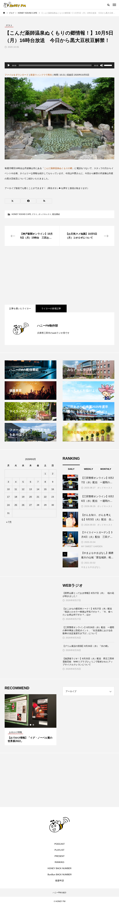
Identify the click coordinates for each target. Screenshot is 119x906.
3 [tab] (33, 725)
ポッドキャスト (44, 214)
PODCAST (59, 844)
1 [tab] (28, 725)
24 (8, 505)
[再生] (8, 65)
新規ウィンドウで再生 (41, 75)
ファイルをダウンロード (17, 75)
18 (16, 497)
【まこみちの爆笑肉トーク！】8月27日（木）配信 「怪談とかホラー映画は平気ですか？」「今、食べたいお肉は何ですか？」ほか (88, 611)
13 (30, 489)
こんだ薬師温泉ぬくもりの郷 (58, 168)
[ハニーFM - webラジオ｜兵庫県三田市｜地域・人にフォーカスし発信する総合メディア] (14, 4)
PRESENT (60, 856)
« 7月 (9, 522)
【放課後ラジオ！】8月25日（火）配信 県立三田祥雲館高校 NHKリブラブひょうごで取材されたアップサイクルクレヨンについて (88, 661)
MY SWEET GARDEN (91, 546)
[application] (59, 65)
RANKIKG (59, 862)
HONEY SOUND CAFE (21, 214)
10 (8, 489)
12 (23, 489)
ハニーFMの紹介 (59, 892)
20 (30, 497)
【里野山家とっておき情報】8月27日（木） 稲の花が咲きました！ (88, 594)
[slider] (108, 65)
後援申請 (59, 880)
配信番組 (56, 214)
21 (38, 497)
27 (30, 505)
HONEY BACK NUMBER (59, 868)
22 (45, 497)
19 (23, 497)
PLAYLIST (59, 850)
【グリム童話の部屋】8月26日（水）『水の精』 (86, 646)
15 (45, 489)
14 (38, 489)
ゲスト (34, 214)
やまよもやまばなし (91, 567)
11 (16, 489)
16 (52, 489)
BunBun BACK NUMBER (60, 874)
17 (8, 497)
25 (16, 505)
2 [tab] (31, 725)
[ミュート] (101, 65)
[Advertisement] (59, 275)
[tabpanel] (30, 719)
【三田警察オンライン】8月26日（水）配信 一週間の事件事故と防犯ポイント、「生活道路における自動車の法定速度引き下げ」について (88, 630)
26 (23, 505)
